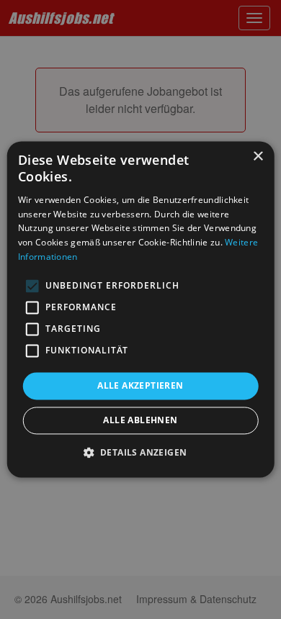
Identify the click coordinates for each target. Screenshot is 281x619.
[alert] (140, 309)
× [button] (257, 156)
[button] (140, 453)
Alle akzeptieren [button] (140, 385)
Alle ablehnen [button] (140, 421)
